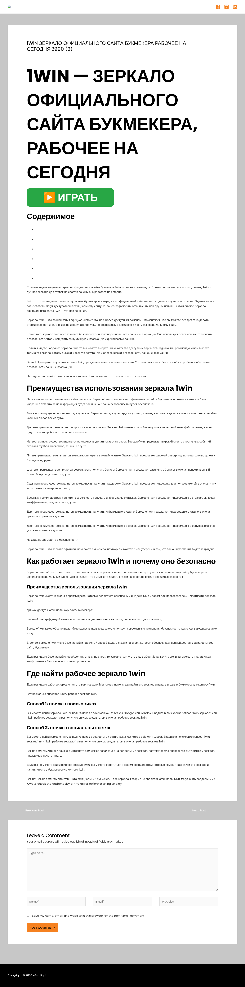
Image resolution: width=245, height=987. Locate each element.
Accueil (96, 7)
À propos (113, 7)
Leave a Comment (40, 56)
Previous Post (33, 810)
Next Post (201, 810)
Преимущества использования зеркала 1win (85, 229)
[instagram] (226, 6)
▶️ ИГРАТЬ (70, 197)
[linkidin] (235, 6)
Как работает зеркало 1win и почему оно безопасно (93, 238)
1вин (36, 301)
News (60, 56)
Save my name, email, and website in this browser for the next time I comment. (88, 916)
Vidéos (131, 7)
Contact (148, 7)
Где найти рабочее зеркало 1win (71, 258)
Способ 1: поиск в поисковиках (70, 268)
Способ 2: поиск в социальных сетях (77, 278)
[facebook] (218, 6)
